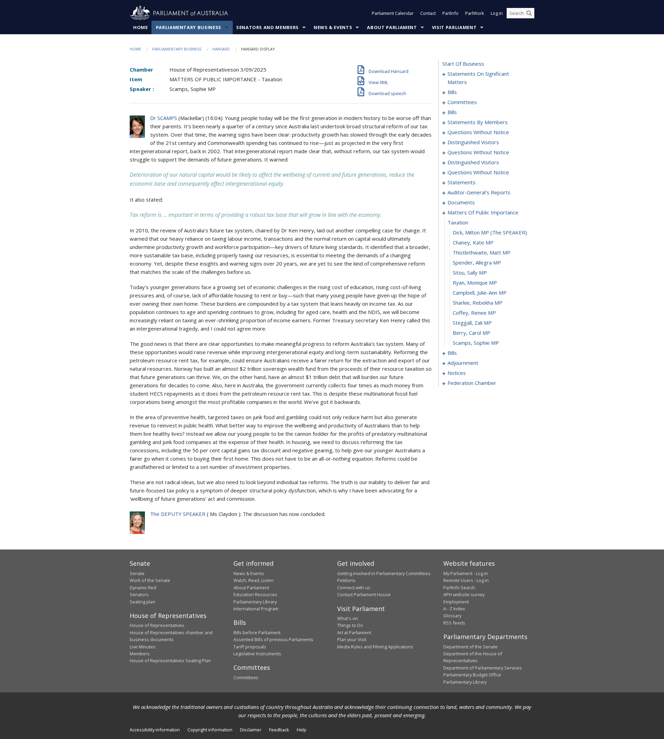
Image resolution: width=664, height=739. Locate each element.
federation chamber (472, 382)
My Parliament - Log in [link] (465, 573)
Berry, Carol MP (471, 332)
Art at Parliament (354, 632)
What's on (347, 618)
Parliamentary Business (188, 27)
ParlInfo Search (459, 587)
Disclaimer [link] (250, 730)
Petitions (346, 580)
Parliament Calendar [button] (393, 13)
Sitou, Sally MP (470, 272)
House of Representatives (157, 625)
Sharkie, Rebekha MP (477, 302)
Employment (456, 602)
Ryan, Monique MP (475, 282)
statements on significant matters (478, 77)
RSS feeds (454, 623)
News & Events (333, 27)
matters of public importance (483, 212)
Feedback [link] (279, 730)
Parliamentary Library (255, 602)
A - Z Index (454, 609)
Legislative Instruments (257, 653)
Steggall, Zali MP (472, 322)
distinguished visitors (473, 142)
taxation (458, 222)
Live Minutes (143, 647)
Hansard (221, 49)
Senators (139, 594)
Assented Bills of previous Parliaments (273, 639)
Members (140, 653)
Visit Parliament (454, 27)
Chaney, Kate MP (473, 242)
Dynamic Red (143, 587)
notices (457, 372)
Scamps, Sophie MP (476, 342)
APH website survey (464, 594)
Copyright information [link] (209, 730)
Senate (137, 573)
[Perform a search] (529, 13)
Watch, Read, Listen (253, 580)
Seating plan (142, 602)
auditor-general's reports (479, 192)
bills (452, 92)
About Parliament (392, 27)
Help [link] (301, 730)
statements (462, 182)
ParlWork (474, 13)
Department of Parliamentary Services (482, 668)
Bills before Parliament (256, 632)
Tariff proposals (249, 647)
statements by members (478, 122)
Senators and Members (267, 27)
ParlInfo (450, 13)
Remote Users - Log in (466, 580)
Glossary (452, 615)
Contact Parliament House (364, 594)
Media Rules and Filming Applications (375, 647)
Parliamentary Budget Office (472, 675)
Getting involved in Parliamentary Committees (384, 573)
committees (462, 102)
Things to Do (350, 625)
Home (140, 27)
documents (461, 202)
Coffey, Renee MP (474, 312)
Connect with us (353, 587)
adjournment (463, 362)
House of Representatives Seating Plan (170, 660)
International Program (255, 609)
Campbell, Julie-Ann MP (480, 292)
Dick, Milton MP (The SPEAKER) (490, 232)
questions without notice (478, 132)
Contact (428, 13)
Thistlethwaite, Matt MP (481, 252)
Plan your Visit (351, 639)
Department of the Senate (470, 647)
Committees (245, 677)
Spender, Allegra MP (477, 262)
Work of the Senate (150, 580)
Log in (497, 13)
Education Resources (255, 594)
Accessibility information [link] (155, 730)
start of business (463, 63)
